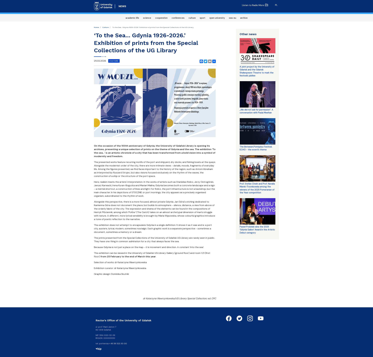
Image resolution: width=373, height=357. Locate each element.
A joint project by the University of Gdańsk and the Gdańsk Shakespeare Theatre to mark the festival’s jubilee (257, 71)
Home (96, 27)
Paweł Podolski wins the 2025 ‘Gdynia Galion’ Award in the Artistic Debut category (257, 229)
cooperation (161, 17)
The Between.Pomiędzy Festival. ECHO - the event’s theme (256, 148)
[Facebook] (201, 61)
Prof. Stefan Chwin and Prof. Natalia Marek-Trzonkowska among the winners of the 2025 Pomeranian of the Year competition (257, 188)
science (147, 17)
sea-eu (232, 17)
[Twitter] (205, 61)
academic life (132, 17)
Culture (105, 27)
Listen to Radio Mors (253, 5)
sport (202, 17)
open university (217, 17)
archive (244, 17)
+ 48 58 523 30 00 (118, 343)
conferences (178, 17)
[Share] (213, 61)
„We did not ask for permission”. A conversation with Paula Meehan (256, 111)
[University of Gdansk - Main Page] (103, 6)
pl (276, 5)
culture (192, 17)
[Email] (209, 61)
